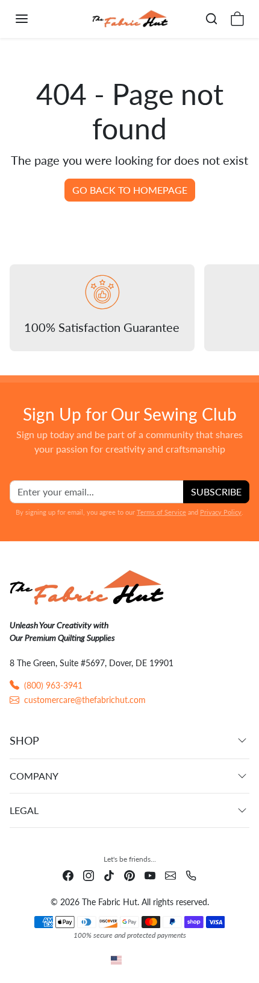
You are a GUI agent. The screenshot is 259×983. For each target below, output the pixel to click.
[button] (33, 18)
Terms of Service (161, 512)
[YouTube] (150, 875)
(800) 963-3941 (53, 685)
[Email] (170, 875)
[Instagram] (88, 875)
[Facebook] (68, 875)
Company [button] (34, 775)
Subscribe (216, 491)
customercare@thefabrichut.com (85, 700)
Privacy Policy (221, 512)
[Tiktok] (109, 875)
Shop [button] (24, 740)
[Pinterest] (129, 875)
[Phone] (191, 875)
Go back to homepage (129, 190)
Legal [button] (24, 810)
